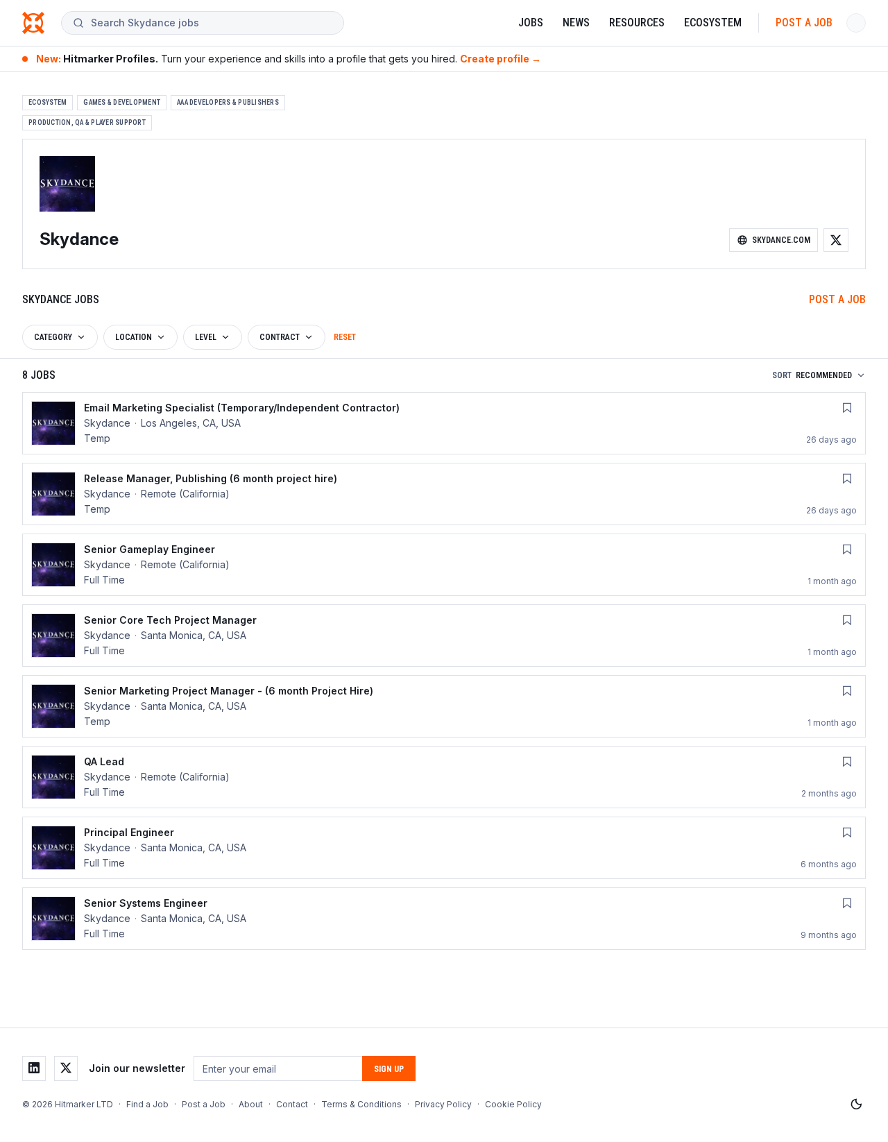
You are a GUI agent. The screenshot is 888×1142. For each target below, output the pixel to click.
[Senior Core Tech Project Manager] (444, 635)
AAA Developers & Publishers (228, 102)
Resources (637, 22)
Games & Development (121, 102)
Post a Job (804, 22)
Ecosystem (713, 22)
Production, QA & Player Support (87, 122)
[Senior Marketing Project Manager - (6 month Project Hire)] (444, 706)
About (251, 1104)
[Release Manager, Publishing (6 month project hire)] (444, 494)
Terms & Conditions (361, 1104)
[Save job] (847, 408)
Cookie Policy (513, 1104)
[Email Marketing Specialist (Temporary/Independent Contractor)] (444, 423)
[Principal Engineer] (444, 847)
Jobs (530, 22)
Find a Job (147, 1104)
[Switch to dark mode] (856, 1104)
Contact (292, 1104)
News (576, 22)
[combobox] (211, 23)
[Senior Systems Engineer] (444, 918)
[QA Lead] (444, 777)
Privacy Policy (443, 1104)
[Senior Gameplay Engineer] (444, 564)
